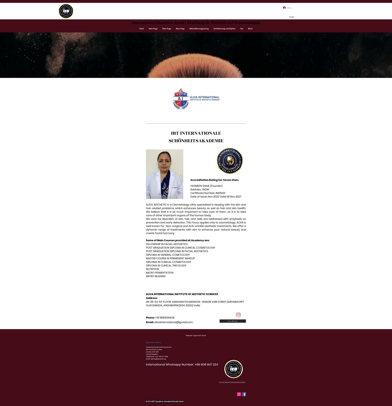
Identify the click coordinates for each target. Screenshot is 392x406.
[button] (199, 28)
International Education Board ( (159, 23)
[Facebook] (244, 394)
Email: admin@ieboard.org (156, 359)
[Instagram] (239, 394)
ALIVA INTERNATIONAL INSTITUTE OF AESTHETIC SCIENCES (182, 294)
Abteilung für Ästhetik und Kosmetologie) (223, 23)
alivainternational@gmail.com (173, 322)
